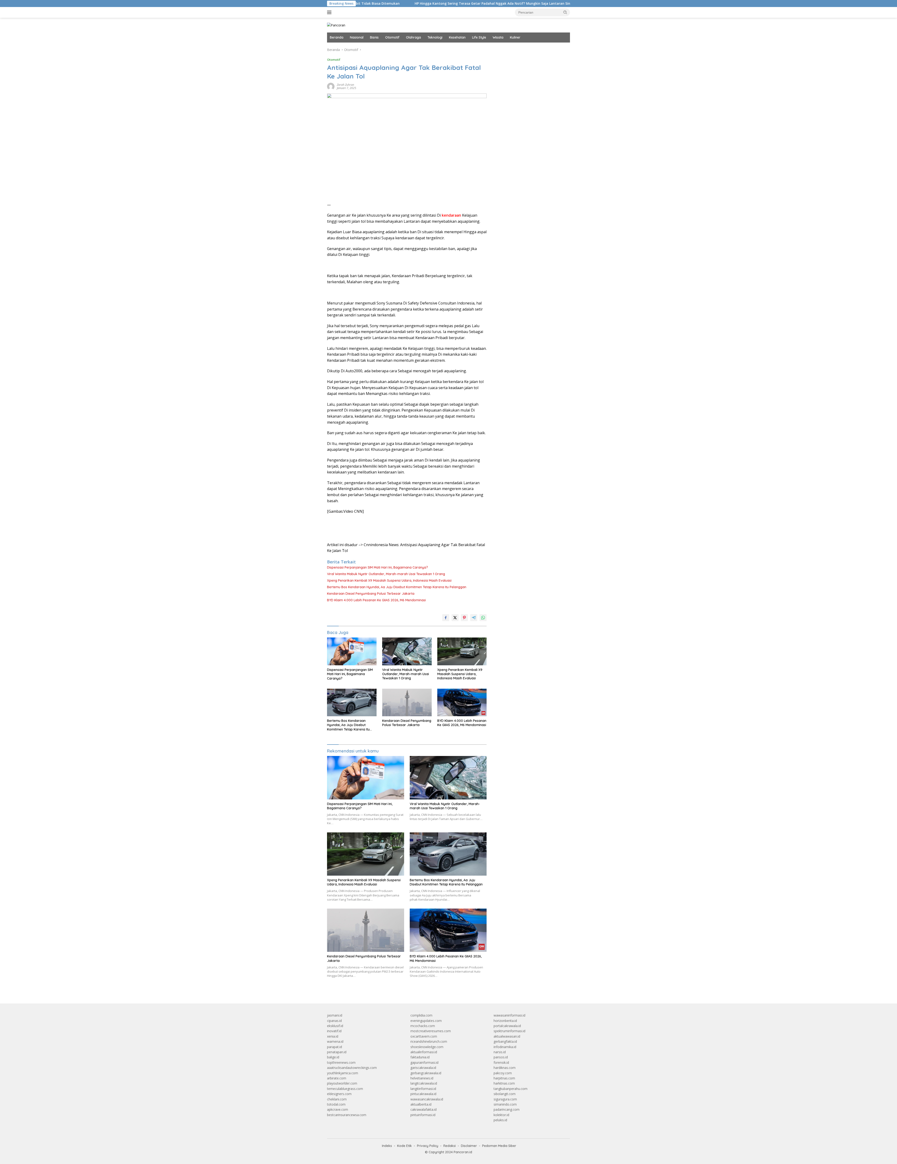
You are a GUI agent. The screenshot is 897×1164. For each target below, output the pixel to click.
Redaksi (449, 1146)
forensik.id (501, 1062)
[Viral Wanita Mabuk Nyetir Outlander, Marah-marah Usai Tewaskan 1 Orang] (407, 651)
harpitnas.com (504, 1078)
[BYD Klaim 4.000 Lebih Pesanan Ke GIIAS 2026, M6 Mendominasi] (462, 702)
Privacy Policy (427, 1146)
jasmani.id (334, 1015)
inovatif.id (334, 1031)
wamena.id (335, 1041)
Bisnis (374, 37)
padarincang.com (507, 1109)
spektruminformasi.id (509, 1031)
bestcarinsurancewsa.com (346, 1115)
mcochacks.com (422, 1026)
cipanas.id (334, 1020)
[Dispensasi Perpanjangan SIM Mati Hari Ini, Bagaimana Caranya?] (352, 651)
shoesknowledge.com (426, 1047)
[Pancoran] (336, 25)
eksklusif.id (335, 1026)
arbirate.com (336, 1078)
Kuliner (515, 37)
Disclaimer (469, 1146)
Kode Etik (404, 1146)
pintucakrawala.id (423, 1094)
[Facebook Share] (445, 617)
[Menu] (330, 12)
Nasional (356, 37)
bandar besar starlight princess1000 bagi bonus (529, 49)
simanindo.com (505, 1104)
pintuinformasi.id (422, 1115)
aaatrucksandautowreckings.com (352, 1067)
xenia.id (332, 1036)
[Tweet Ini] (455, 617)
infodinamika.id (505, 1047)
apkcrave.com (337, 1109)
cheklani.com (337, 1099)
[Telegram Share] (473, 617)
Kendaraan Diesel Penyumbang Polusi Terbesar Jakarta (370, 593)
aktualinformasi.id (423, 1052)
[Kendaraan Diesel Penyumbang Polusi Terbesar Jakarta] (407, 702)
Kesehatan (457, 37)
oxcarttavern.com (423, 1036)
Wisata (498, 37)
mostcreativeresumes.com (430, 1031)
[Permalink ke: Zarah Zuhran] (331, 86)
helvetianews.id (421, 1078)
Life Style (479, 37)
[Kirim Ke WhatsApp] (483, 617)
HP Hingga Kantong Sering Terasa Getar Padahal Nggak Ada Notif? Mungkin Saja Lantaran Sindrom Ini (427, 3)
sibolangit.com (505, 1094)
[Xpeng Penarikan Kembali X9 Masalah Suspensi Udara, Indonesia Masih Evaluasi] (462, 651)
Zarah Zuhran (345, 85)
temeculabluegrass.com (345, 1088)
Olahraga (413, 37)
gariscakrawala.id (423, 1067)
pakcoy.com (503, 1073)
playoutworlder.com (342, 1083)
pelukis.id (500, 1120)
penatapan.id (336, 1052)
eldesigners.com (339, 1094)
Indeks (387, 1146)
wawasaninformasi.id (509, 1015)
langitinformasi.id (423, 1088)
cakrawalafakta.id (423, 1109)
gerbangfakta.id (505, 1041)
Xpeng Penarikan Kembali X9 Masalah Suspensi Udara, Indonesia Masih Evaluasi (389, 580)
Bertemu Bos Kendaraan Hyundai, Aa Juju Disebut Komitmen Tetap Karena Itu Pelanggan (396, 587)
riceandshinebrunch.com (428, 1041)
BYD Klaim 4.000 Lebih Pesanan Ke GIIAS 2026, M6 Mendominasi (376, 600)
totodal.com (336, 1104)
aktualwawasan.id (507, 1036)
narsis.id (500, 1052)
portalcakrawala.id (507, 1026)
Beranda (336, 37)
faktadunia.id (420, 1057)
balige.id (333, 1057)
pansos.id (501, 1057)
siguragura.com (505, 1099)
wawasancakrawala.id (426, 1099)
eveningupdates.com (426, 1020)
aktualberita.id (420, 1104)
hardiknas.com (505, 1067)
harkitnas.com (504, 1083)
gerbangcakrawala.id (425, 1073)
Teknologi (434, 37)
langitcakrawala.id (423, 1083)
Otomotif (392, 37)
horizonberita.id (505, 1020)
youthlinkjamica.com (342, 1073)
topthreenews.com (341, 1062)
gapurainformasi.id (424, 1062)
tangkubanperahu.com (510, 1088)
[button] (565, 12)
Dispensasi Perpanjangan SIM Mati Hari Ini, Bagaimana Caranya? (377, 567)
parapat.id (334, 1047)
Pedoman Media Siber (499, 1146)
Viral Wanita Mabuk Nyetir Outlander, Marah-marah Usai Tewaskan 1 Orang (386, 574)
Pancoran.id (463, 1152)
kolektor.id (501, 1115)
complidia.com (421, 1015)
